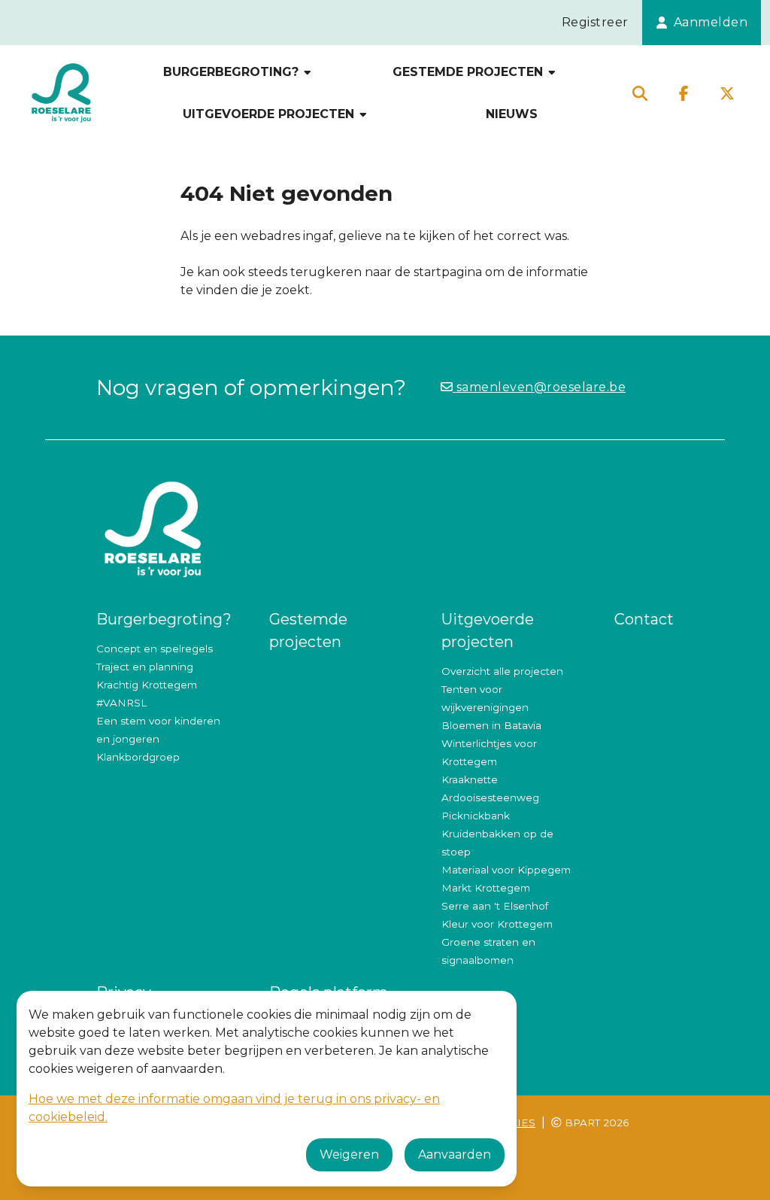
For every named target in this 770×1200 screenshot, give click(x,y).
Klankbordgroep (138, 757)
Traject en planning (144, 667)
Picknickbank (475, 816)
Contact (644, 619)
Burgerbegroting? (232, 72)
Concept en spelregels (154, 649)
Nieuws (512, 114)
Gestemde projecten (470, 72)
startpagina (448, 272)
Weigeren (349, 1154)
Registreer (595, 22)
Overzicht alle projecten (502, 671)
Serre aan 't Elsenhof (494, 906)
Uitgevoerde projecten (270, 114)
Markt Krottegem (485, 888)
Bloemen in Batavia (491, 725)
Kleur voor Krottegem (497, 924)
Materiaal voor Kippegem (506, 870)
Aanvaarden (454, 1154)
